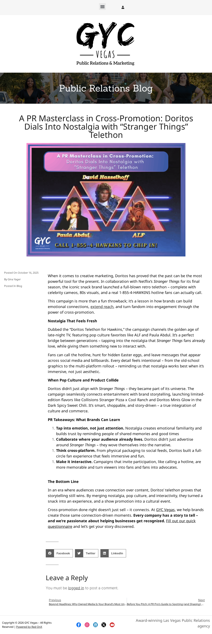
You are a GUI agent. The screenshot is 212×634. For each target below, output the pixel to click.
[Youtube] (112, 624)
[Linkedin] (95, 624)
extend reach (101, 306)
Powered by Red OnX (29, 627)
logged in (76, 588)
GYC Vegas (165, 509)
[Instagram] (87, 624)
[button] (102, 6)
